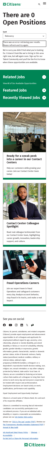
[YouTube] (10, 325)
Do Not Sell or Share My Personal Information (20, 439)
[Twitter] (27, 325)
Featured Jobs (15, 90)
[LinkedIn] (21, 325)
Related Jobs (14, 77)
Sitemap (34, 432)
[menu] (44, 3)
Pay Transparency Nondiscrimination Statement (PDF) (23, 425)
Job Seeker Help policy (24, 417)
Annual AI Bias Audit (10, 427)
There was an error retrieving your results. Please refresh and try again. (21, 43)
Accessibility (7, 435)
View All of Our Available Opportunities (19, 83)
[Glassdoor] (32, 325)
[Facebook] (4, 325)
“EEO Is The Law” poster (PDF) (24, 422)
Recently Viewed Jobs (21, 97)
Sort (5, 32)
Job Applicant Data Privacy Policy (15, 432)
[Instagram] (16, 325)
